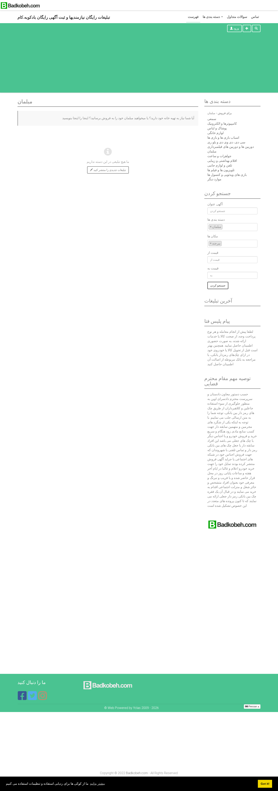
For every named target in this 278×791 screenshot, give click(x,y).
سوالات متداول (237, 17)
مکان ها (212, 236)
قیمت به (213, 268)
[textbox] (224, 226)
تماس (255, 17)
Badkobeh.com (137, 773)
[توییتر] (33, 698)
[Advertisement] (139, 64)
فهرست (193, 17)
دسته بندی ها (212, 17)
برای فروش (225, 113)
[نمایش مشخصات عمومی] (42, 698)
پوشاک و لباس (217, 128)
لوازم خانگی (215, 133)
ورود (236, 28)
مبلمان (212, 151)
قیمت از (212, 253)
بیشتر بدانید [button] (97, 783)
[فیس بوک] (23, 698)
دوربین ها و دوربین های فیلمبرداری (230, 147)
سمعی (211, 119)
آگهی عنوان (215, 204)
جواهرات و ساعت (219, 156)
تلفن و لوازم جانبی (219, 165)
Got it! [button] (265, 783)
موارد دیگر (214, 179)
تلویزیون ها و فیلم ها (220, 170)
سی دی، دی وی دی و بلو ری (226, 142)
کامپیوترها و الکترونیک (222, 123)
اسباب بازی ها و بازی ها (223, 137)
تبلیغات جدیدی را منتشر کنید (109, 170)
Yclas (137, 708)
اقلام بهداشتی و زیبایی (222, 161)
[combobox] (232, 227)
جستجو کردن (217, 285)
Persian (253, 706)
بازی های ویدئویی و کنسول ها (227, 175)
